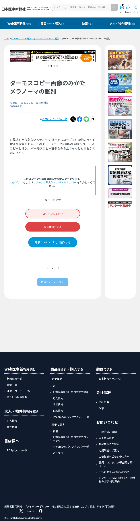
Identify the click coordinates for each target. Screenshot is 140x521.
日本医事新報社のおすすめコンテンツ (71, 438)
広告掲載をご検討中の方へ (114, 456)
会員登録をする (53, 227)
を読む (19, 23)
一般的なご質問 (108, 432)
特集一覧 (12, 385)
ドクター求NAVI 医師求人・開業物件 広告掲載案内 (117, 479)
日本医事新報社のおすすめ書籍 (71, 392)
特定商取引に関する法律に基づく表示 (73, 506)
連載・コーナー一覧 (18, 391)
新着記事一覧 (14, 378)
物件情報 (12, 427)
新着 (55, 431)
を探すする (52, 23)
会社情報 (103, 392)
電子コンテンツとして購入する (53, 242)
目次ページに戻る (52, 281)
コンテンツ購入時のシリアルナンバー (55, 182)
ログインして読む (52, 214)
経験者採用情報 (13, 506)
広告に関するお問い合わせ (114, 472)
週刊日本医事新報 (17, 397)
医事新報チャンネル (110, 378)
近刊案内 (58, 398)
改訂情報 (58, 404)
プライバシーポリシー (37, 506)
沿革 (101, 408)
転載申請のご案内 (109, 444)
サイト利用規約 (105, 506)
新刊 (55, 386)
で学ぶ (87, 23)
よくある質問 (106, 438)
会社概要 (104, 402)
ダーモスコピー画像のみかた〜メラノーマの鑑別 (35, 38)
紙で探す (57, 379)
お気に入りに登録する (54, 119)
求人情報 (12, 420)
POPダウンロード (17, 450)
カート (121, 8)
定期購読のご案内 (109, 450)
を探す (122, 23)
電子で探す (58, 424)
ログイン (15, 182)
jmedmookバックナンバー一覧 (71, 417)
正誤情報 (58, 410)
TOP (6, 38)
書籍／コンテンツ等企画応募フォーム (117, 464)
